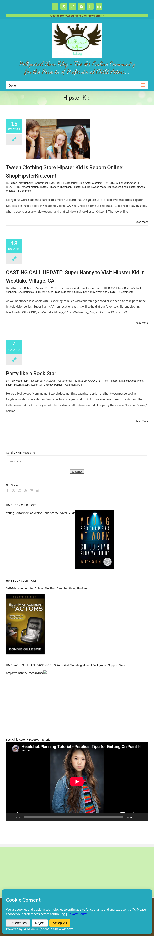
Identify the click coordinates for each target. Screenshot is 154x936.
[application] (77, 781)
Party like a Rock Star (31, 373)
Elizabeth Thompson (60, 186)
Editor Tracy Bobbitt (21, 182)
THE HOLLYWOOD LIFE (86, 380)
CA (19, 291)
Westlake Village (106, 291)
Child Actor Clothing (90, 182)
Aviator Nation (30, 186)
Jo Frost (55, 291)
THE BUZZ (108, 288)
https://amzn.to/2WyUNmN (24, 673)
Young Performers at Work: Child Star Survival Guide (40, 513)
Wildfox (10, 190)
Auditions (79, 288)
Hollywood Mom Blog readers (104, 186)
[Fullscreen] (143, 817)
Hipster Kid (79, 186)
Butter (43, 186)
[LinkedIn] (37, 490)
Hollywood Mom (19, 380)
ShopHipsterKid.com (134, 186)
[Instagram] (19, 490)
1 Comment (24, 190)
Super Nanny (87, 291)
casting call (28, 291)
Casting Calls (93, 288)
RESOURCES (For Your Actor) (120, 182)
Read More (141, 221)
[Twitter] (13, 490)
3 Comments (126, 291)
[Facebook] (7, 490)
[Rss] (25, 490)
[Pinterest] (31, 490)
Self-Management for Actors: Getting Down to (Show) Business (47, 588)
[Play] (11, 817)
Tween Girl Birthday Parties (46, 384)
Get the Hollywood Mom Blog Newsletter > (77, 15)
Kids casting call (70, 291)
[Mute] (136, 817)
